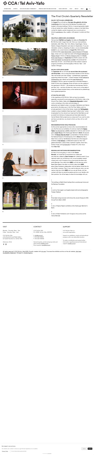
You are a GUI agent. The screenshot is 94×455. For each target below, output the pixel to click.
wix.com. (43, 251)
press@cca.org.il (46, 245)
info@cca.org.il (39, 235)
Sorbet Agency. (28, 253)
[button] (87, 9)
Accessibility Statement (9, 253)
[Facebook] (4, 244)
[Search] (89, 8)
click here (78, 251)
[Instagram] (6, 244)
